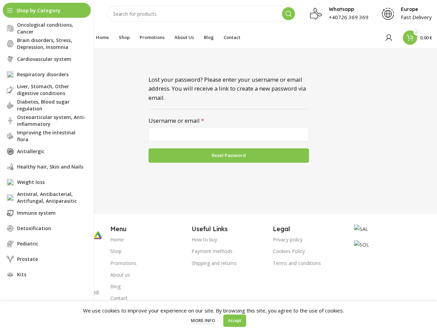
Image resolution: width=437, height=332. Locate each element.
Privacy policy (287, 239)
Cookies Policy (289, 251)
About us (120, 274)
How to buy (204, 239)
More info (203, 320)
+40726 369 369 (348, 17)
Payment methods (212, 251)
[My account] (388, 37)
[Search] (288, 13)
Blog (115, 286)
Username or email (188, 120)
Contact (119, 298)
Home (117, 239)
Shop (116, 251)
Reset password (229, 155)
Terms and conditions (297, 263)
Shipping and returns (214, 263)
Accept (234, 320)
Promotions (123, 263)
